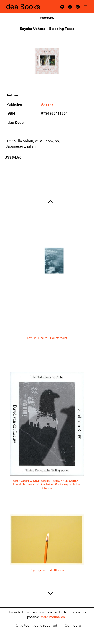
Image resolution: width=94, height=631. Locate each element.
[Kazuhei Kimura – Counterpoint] (47, 274)
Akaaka (47, 104)
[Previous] (50, 201)
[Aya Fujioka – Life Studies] (47, 539)
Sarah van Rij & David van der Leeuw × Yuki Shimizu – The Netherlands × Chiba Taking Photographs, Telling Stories (47, 484)
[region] (47, 61)
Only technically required (36, 625)
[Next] (50, 593)
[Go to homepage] (26, 6)
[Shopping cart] (70, 6)
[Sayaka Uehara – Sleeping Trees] (47, 61)
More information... (53, 616)
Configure (73, 625)
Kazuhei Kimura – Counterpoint (47, 338)
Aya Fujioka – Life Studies (47, 570)
